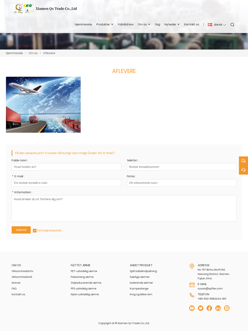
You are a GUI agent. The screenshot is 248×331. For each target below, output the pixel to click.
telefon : (133, 160)
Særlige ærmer (140, 277)
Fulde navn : (20, 160)
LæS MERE (43, 109)
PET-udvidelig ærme (84, 271)
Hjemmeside (14, 53)
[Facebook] (209, 308)
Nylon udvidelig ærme (85, 294)
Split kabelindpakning (143, 271)
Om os (33, 53)
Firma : (131, 176)
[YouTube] (192, 308)
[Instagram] (227, 308)
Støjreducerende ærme (86, 283)
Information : (22, 192)
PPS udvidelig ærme (83, 288)
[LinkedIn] (218, 308)
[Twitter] (201, 308)
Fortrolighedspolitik (49, 230)
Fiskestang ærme (82, 277)
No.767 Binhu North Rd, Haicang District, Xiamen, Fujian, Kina (214, 274)
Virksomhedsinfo (22, 271)
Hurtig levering (43, 100)
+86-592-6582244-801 (212, 299)
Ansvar (16, 283)
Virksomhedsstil (22, 277)
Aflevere (49, 53)
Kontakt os (18, 294)
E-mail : (18, 176)
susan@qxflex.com (210, 288)
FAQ (14, 288)
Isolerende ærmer (141, 283)
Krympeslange (139, 288)
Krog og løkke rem (141, 294)
